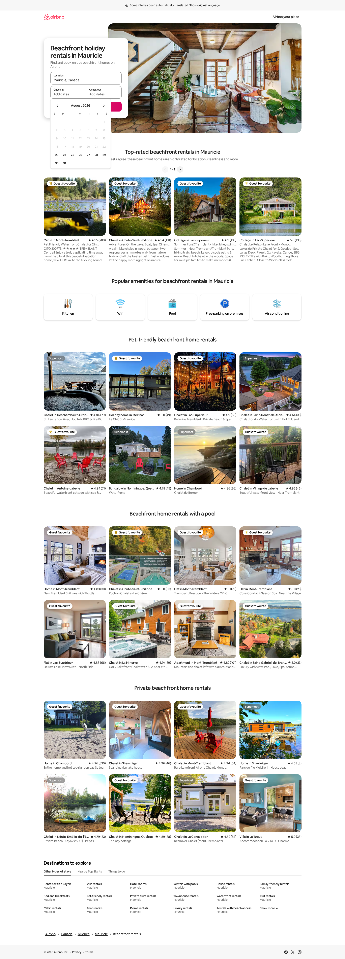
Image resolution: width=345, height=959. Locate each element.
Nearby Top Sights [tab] (90, 871)
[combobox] (86, 80)
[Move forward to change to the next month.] (104, 105)
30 (57, 163)
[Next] (180, 169)
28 (96, 155)
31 (64, 163)
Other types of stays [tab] (57, 871)
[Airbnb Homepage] (54, 16)
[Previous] (165, 169)
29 (104, 155)
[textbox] (68, 94)
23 (56, 155)
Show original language (204, 5)
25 (72, 155)
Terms (89, 952)
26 (80, 155)
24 (64, 155)
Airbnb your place (285, 17)
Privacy (76, 952)
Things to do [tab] (116, 871)
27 (88, 155)
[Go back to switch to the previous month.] (57, 105)
